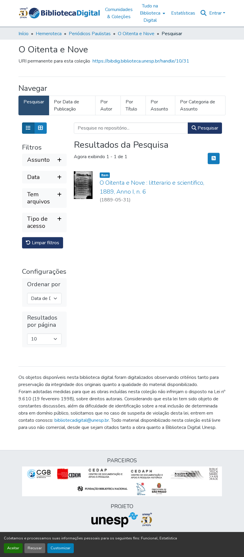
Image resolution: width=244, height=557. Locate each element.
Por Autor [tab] (106, 105)
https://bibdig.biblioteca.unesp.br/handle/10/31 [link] (141, 61)
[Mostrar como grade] (40, 128)
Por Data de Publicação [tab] (66, 105)
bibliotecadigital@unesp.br (81, 420)
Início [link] (23, 33)
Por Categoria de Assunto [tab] (197, 105)
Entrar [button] (216, 13)
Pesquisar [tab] (34, 102)
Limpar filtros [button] (45, 242)
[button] (64, 13)
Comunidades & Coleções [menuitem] (119, 13)
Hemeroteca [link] (49, 33)
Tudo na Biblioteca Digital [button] (150, 13)
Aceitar (13, 548)
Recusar (35, 548)
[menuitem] (152, 13)
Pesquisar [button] (207, 128)
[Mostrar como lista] (28, 128)
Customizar (61, 548)
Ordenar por (43, 284)
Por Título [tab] (131, 105)
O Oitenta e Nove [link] (136, 33)
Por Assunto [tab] (159, 105)
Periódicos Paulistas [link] (90, 33)
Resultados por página (42, 321)
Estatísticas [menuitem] (183, 13)
